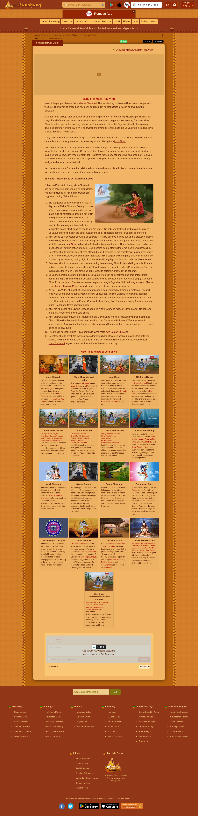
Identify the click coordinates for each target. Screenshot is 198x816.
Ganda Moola (114, 717)
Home (44, 21)
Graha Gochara (52, 736)
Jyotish (117, 21)
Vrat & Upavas (92, 21)
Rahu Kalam (113, 726)
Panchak (112, 712)
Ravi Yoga (143, 741)
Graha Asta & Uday (54, 726)
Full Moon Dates (53, 712)
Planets (126, 21)
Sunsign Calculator (84, 773)
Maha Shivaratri (88, 103)
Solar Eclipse (20, 712)
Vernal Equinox (21, 722)
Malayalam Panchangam (87, 778)
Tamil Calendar (177, 722)
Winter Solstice (21, 736)
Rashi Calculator (83, 768)
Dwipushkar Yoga (147, 722)
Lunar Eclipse (20, 717)
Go (115, 692)
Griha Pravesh (83, 717)
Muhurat (79, 21)
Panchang (54, 21)
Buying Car (82, 722)
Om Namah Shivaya (116, 332)
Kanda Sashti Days (179, 736)
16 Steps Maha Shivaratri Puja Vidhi (135, 50)
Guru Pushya (145, 736)
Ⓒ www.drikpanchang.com (116, 778)
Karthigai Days (177, 726)
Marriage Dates (84, 712)
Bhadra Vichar (114, 722)
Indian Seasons (83, 758)
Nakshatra (112, 731)
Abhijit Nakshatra (115, 736)
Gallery (144, 21)
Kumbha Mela (82, 788)
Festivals (106, 21)
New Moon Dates (53, 717)
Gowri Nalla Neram (179, 717)
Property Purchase (85, 726)
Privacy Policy (115, 781)
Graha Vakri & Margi (54, 731)
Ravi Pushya (145, 731)
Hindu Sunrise (82, 763)
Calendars (67, 21)
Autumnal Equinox (22, 731)
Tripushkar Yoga (146, 726)
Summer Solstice (22, 726)
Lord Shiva (120, 141)
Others (153, 21)
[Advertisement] (99, 74)
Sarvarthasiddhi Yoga (149, 712)
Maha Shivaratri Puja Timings (70, 286)
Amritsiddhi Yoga (147, 717)
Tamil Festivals (177, 731)
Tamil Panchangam (179, 712)
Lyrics (136, 21)
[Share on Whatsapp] (123, 41)
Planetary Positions (54, 722)
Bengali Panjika (83, 783)
